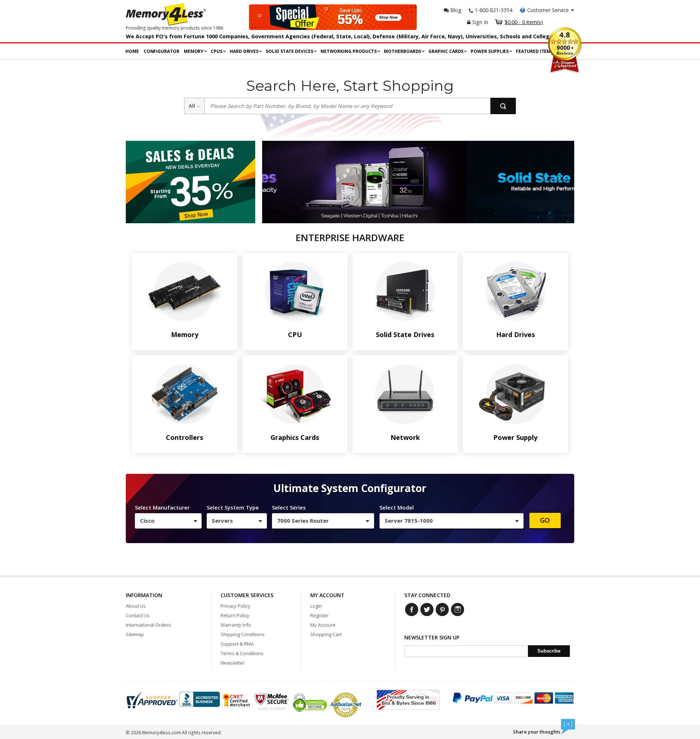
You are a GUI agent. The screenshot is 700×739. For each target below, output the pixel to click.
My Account (322, 625)
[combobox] (168, 521)
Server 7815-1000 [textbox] (409, 520)
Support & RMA (237, 644)
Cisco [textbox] (147, 520)
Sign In (479, 22)
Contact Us (137, 615)
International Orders (148, 625)
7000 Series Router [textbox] (303, 520)
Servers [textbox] (222, 520)
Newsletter (233, 662)
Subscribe (548, 651)
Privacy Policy (235, 606)
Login (316, 606)
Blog (455, 10)
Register (319, 615)
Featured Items (534, 51)
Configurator (161, 51)
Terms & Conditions (242, 653)
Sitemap (135, 634)
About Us (136, 606)
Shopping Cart (326, 634)
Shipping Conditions (243, 634)
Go (545, 520)
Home (132, 51)
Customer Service (548, 10)
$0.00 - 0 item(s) (524, 22)
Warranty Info (236, 625)
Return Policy (235, 615)
